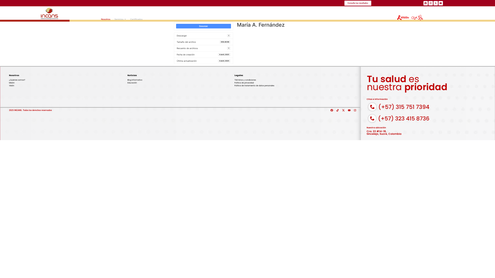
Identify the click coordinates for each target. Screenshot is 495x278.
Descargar (203, 26)
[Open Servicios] (125, 19)
